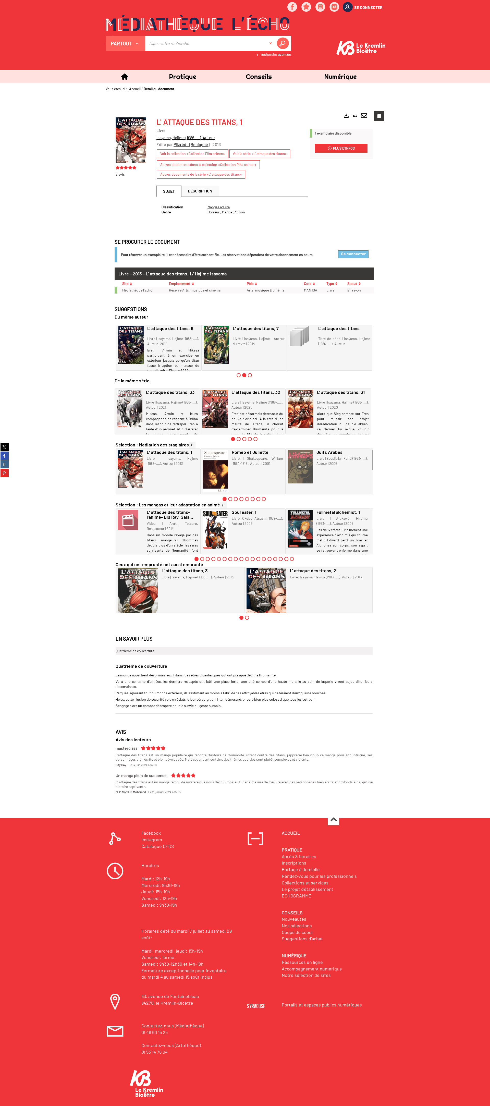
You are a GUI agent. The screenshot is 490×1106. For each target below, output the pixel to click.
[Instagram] (334, 7)
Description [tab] (200, 190)
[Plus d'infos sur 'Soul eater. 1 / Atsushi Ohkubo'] (215, 529)
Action (240, 212)
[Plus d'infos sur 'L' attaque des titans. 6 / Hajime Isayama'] (131, 345)
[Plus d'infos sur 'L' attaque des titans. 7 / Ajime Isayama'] (216, 345)
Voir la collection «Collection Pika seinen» (192, 153)
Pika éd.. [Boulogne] (192, 144)
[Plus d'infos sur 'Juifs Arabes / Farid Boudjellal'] (300, 466)
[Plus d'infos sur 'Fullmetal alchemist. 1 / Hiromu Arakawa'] (300, 529)
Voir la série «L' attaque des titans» (260, 153)
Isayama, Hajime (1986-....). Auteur (185, 137)
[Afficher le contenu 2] (239, 439)
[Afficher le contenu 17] (286, 559)
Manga (227, 212)
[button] (182, 76)
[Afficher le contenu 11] (253, 559)
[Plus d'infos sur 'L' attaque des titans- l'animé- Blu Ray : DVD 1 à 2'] (130, 520)
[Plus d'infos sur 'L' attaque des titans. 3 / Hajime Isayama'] (138, 599)
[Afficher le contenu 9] (241, 559)
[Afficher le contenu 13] (264, 559)
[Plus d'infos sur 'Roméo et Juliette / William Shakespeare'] (215, 471)
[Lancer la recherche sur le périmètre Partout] (284, 43)
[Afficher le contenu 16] (281, 559)
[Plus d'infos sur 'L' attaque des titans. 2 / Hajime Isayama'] (267, 598)
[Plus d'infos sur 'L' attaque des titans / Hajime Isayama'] (302, 336)
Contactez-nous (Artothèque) (171, 1045)
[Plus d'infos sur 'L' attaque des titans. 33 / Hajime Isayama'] (129, 409)
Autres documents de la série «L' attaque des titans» (201, 174)
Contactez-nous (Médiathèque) (172, 1025)
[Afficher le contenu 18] (292, 559)
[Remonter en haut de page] (333, 819)
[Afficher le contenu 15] (275, 559)
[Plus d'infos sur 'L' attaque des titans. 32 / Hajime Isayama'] (215, 409)
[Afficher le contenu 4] (250, 439)
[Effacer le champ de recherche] (271, 43)
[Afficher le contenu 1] (239, 375)
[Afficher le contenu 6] (253, 499)
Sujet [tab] (169, 191)
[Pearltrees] (306, 7)
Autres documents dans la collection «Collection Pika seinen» (208, 164)
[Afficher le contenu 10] (247, 559)
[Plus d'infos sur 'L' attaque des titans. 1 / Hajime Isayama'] (130, 469)
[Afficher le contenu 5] (255, 439)
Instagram (151, 839)
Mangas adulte (218, 207)
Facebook (151, 833)
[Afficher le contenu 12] (258, 559)
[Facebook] (292, 7)
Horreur (213, 212)
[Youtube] (320, 7)
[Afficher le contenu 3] (250, 375)
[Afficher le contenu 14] (269, 559)
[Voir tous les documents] (192, 445)
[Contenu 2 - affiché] (244, 375)
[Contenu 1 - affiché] (233, 439)
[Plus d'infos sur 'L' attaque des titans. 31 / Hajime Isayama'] (300, 409)
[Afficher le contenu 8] (264, 499)
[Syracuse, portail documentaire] (197, 23)
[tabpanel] (232, 209)
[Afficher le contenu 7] (258, 499)
